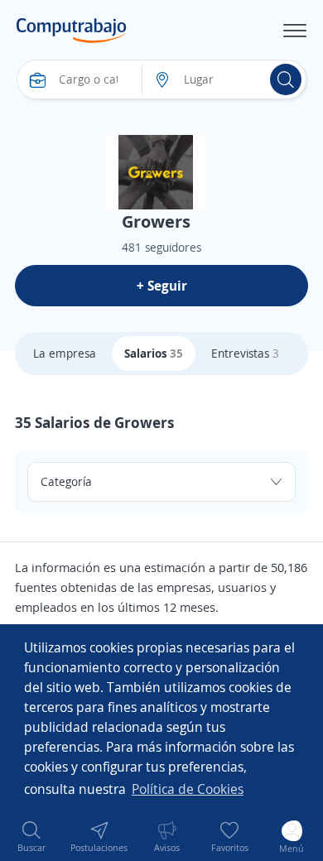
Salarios (153, 353)
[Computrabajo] (72, 30)
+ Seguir (162, 286)
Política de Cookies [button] (187, 789)
